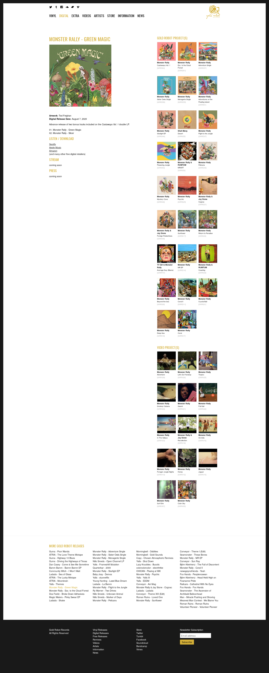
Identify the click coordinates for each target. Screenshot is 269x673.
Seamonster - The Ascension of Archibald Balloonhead (195, 592)
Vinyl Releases (100, 629)
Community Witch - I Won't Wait (64, 571)
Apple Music (55, 147)
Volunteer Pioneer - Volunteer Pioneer (198, 606)
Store (111, 15)
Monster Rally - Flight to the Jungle (110, 587)
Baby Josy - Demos (102, 574)
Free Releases (100, 636)
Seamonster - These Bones (193, 554)
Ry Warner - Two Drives (104, 590)
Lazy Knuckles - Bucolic (148, 564)
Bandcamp (141, 646)
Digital (63, 15)
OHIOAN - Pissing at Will (148, 571)
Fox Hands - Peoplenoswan (193, 574)
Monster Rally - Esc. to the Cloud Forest (69, 590)
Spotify (52, 144)
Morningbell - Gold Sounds (149, 554)
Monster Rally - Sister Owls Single (109, 554)
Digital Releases (101, 633)
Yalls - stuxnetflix (101, 577)
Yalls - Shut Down (145, 561)
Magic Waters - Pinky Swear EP (64, 597)
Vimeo (139, 649)
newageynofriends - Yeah (192, 571)
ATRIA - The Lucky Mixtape (62, 577)
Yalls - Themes (56, 584)
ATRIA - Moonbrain (58, 580)
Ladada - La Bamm (102, 584)
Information (126, 15)
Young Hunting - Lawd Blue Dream (110, 580)
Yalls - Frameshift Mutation (106, 564)
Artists (99, 15)
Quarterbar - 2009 (102, 567)
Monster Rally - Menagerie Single (109, 557)
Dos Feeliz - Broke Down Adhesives (66, 593)
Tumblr (139, 636)
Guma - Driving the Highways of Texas (68, 561)
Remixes (97, 639)
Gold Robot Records (213, 12)
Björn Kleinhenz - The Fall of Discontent (199, 564)
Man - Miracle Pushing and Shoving (197, 597)
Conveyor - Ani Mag (146, 584)
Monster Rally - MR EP (191, 557)
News (140, 15)
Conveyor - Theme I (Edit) (193, 551)
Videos (86, 15)
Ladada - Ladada (144, 590)
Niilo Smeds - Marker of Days (107, 597)
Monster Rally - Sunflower (149, 600)
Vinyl (52, 15)
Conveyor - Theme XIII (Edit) (150, 593)
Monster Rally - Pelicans (105, 600)
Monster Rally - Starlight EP (106, 571)
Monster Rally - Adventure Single (109, 551)
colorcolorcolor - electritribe (149, 567)
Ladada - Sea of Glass (60, 574)
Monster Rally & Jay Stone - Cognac (154, 587)
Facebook (141, 639)
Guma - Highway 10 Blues (62, 557)
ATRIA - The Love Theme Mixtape (66, 554)
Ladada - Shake (57, 600)
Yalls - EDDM (142, 580)
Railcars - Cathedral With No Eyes (196, 584)
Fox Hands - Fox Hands (191, 587)
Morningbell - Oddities (147, 551)
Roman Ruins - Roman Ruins (194, 603)
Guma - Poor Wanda (59, 551)
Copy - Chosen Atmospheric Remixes (154, 557)
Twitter (139, 633)
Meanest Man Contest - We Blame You (199, 600)
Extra (75, 15)
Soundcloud (142, 642)
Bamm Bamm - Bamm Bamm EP (65, 567)
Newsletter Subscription (191, 629)
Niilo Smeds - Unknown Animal (108, 593)
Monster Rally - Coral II (191, 567)
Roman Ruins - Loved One (149, 597)
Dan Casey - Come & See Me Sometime (69, 564)
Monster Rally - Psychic (147, 574)
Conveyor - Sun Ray (190, 561)
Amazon (53, 150)
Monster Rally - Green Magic (63, 587)
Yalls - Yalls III (143, 577)
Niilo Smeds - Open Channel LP (108, 561)
